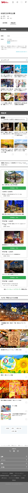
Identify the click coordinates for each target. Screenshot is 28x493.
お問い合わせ (4, 477)
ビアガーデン (17, 289)
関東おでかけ (14, 445)
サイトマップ (5, 473)
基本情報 (3, 29)
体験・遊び (19, 428)
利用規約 (11, 473)
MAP (8, 42)
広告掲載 (22, 477)
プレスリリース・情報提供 (14, 477)
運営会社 (14, 480)
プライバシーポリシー (19, 473)
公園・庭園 (14, 431)
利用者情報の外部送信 (4, 475)
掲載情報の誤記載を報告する (21, 51)
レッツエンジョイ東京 (5, 445)
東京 (13, 428)
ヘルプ (24, 475)
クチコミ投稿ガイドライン (16, 475)
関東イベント (20, 445)
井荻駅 (7, 428)
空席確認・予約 (14, 188)
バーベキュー (9, 289)
